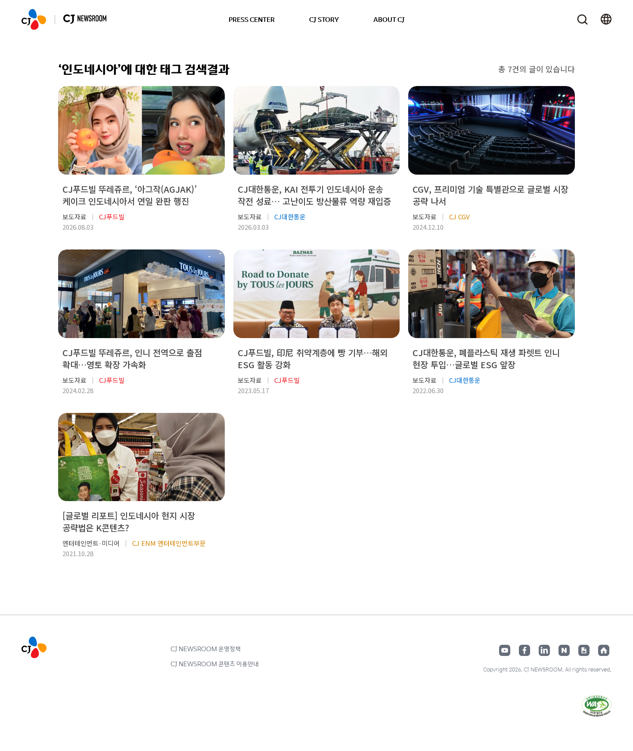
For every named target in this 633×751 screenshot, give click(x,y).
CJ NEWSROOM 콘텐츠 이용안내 (215, 663)
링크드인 (544, 650)
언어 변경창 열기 (606, 19)
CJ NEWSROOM (34, 19)
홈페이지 (603, 650)
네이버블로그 (564, 650)
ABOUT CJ (389, 19)
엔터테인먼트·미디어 (91, 543)
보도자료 (74, 216)
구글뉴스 (584, 650)
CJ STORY (324, 19)
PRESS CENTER (252, 19)
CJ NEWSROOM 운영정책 (206, 648)
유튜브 (504, 650)
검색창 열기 (582, 19)
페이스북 (524, 650)
